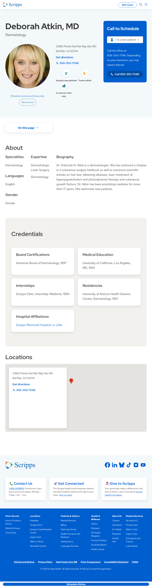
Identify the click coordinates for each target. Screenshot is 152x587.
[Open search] (141, 5)
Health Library (97, 549)
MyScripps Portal (68, 529)
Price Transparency (91, 562)
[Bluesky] (121, 464)
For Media (116, 529)
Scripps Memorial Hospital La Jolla (39, 325)
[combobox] (125, 39)
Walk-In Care (132, 529)
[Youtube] (143, 464)
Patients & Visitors (70, 516)
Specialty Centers (38, 546)
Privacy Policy (45, 562)
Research (116, 533)
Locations (35, 516)
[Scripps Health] (12, 4)
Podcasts (95, 528)
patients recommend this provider (28, 96)
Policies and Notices (24, 562)
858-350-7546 (69, 63)
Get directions (64, 57)
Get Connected (71, 483)
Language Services (69, 546)
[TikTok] (128, 464)
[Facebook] (107, 464)
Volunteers (117, 525)
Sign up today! (65, 495)
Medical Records (68, 520)
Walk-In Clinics (36, 541)
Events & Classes (99, 540)
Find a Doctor (12, 516)
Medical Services (134, 516)
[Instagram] (136, 464)
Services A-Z (132, 520)
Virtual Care (10, 532)
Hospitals (34, 520)
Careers (115, 520)
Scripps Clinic (36, 525)
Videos (94, 523)
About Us (117, 516)
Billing (63, 525)
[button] (71, 381)
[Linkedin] (114, 464)
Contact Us (23, 483)
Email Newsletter (99, 544)
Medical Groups (12, 528)
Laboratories (132, 546)
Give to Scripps (122, 483)
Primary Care (132, 525)
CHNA (135, 562)
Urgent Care (35, 537)
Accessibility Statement (116, 562)
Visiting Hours (67, 541)
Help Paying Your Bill (66, 562)
